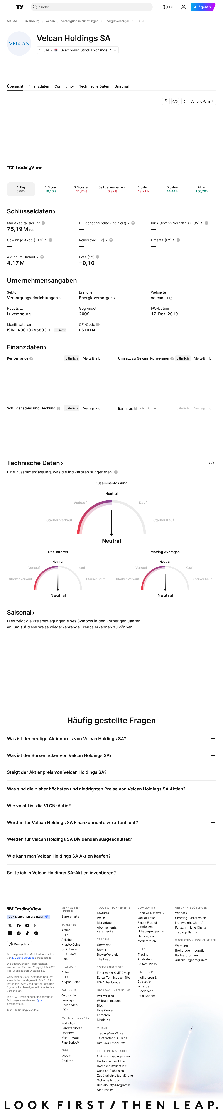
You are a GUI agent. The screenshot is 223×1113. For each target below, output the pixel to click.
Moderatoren (147, 941)
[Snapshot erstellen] (166, 101)
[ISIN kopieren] (50, 330)
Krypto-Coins (70, 944)
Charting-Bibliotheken (190, 918)
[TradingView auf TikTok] (27, 933)
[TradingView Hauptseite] (20, 7)
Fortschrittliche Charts (190, 927)
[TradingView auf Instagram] (36, 925)
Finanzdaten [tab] (39, 86)
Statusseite (105, 1090)
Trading (143, 954)
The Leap (103, 959)
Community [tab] (64, 86)
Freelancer (145, 991)
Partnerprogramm (187, 955)
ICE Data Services (23, 957)
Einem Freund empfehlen (147, 924)
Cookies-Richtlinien (110, 1070)
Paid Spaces (146, 996)
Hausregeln (146, 936)
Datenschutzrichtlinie (112, 1066)
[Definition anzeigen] (43, 223)
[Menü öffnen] (9, 7)
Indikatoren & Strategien (147, 979)
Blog (100, 1005)
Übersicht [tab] (15, 86)
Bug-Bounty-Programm (113, 1085)
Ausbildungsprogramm (191, 960)
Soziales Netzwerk (151, 913)
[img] (110, 50)
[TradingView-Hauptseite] (24, 909)
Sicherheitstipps (108, 1080)
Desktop (67, 1060)
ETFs (64, 935)
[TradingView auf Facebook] (19, 925)
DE (171, 7)
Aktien (65, 930)
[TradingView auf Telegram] (19, 933)
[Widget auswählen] (175, 101)
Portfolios (68, 1023)
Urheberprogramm (151, 931)
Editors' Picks (147, 964)
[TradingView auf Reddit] (36, 933)
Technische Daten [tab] (94, 86)
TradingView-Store (110, 1033)
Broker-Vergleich (108, 954)
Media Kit (103, 1020)
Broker (101, 949)
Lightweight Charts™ (189, 922)
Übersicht (104, 945)
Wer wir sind (105, 996)
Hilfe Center (105, 1010)
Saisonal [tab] (122, 86)
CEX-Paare (69, 949)
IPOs (64, 1010)
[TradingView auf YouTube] (27, 925)
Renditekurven (71, 1028)
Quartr (40, 1000)
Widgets (181, 913)
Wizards (143, 986)
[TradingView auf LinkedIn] (10, 933)
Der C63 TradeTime (111, 1043)
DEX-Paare (69, 954)
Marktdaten (105, 922)
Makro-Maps (70, 1037)
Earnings (67, 1000)
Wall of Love (146, 918)
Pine (64, 959)
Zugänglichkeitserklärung (115, 1075)
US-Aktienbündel (109, 982)
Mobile (66, 1056)
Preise (101, 918)
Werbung (181, 945)
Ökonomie (68, 995)
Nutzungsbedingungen (113, 1056)
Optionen (67, 1033)
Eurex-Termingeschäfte (113, 977)
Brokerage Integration (190, 950)
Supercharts (70, 916)
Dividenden (69, 1005)
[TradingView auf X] (10, 925)
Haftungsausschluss (111, 1061)
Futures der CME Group (113, 973)
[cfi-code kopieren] (98, 330)
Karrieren (103, 1015)
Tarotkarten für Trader (112, 1038)
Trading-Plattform (187, 932)
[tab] (71, 358)
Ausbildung (146, 959)
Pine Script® (70, 1042)
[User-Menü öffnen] (183, 7)
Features (103, 913)
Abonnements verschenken (107, 929)
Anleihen (67, 939)
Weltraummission (109, 1000)
